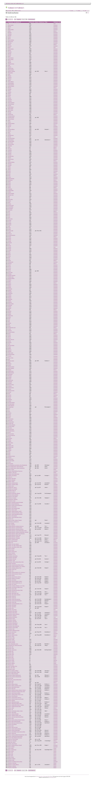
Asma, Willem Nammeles (13, 673)
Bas (9, 65)
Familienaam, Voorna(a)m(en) (14, 22)
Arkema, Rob (11, 664)
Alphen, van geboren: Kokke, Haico (15, 547)
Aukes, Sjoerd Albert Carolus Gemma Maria (17, 731)
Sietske (10, 386)
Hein (9, 174)
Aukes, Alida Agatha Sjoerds (14, 687)
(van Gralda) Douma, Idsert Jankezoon (16, 466)
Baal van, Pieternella (12, 740)
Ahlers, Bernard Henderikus (14, 503)
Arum (55, 23)
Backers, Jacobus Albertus (14, 764)
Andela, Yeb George (12, 605)
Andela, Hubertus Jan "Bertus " (14, 578)
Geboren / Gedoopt (39, 22)
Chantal (10, 99)
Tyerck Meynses (12, 435)
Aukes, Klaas (11, 718)
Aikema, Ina (11, 518)
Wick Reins (11, 442)
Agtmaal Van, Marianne (13, 499)
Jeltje (10, 232)
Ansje (10, 44)
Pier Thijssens (11, 339)
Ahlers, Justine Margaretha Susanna (15, 514)
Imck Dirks (11, 199)
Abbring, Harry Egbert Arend (14, 474)
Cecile (10, 98)
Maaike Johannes (12, 275)
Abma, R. (10, 477)
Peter (10, 335)
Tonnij (10, 415)
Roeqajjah (10, 374)
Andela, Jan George (12, 579)
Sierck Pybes (11, 384)
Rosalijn (10, 375)
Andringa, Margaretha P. (13, 623)
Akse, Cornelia (11, 523)
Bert (9, 74)
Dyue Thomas (11, 118)
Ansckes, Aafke (12, 637)
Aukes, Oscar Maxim (13, 724)
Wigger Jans (11, 447)
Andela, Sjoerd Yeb (12, 597)
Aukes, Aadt (11, 682)
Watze (10, 439)
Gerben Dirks (11, 156)
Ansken (10, 45)
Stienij (10, 401)
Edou (10, 121)
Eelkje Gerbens (11, 123)
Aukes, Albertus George (13, 684)
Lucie (10, 270)
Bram (10, 90)
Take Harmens (11, 405)
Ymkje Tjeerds (11, 460)
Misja (10, 317)
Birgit (10, 80)
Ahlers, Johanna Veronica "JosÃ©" (15, 511)
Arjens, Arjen (11, 657)
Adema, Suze (11, 485)
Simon (10, 389)
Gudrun (10, 163)
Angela (10, 35)
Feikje (10, 136)
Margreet (10, 288)
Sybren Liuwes (11, 404)
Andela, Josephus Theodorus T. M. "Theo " (17, 585)
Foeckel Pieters (12, 138)
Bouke (10, 87)
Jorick (10, 245)
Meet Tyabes (11, 303)
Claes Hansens (11, 102)
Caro (9, 96)
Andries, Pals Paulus (13, 609)
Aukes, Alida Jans (12, 688)
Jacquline (10, 209)
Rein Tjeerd (11, 352)
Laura (10, 266)
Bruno (10, 95)
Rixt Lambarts (11, 368)
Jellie (10, 227)
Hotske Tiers (11, 194)
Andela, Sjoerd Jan (12, 596)
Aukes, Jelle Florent (12, 712)
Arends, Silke (11, 652)
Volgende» (19, 19)
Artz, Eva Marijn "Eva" (13, 666)
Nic (9, 320)
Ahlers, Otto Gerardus (13, 515)
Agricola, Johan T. (12, 491)
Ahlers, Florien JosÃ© (13, 509)
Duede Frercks (11, 117)
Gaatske (10, 145)
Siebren (10, 383)
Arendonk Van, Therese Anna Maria (15, 645)
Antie (10, 47)
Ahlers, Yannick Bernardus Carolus (15, 517)
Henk (10, 181)
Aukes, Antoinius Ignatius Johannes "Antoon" (17, 690)
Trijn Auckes (11, 418)
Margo (10, 287)
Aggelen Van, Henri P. (13, 487)
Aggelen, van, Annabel (13, 488)
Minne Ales (11, 315)
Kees (10, 254)
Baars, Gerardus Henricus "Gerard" (15, 745)
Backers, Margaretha (13, 767)
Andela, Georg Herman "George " (15, 576)
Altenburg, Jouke (12, 560)
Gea (9, 147)
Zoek (14, 10)
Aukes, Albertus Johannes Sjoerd (15, 685)
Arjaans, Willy (11, 654)
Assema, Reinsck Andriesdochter (15, 676)
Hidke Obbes (11, 190)
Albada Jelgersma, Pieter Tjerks (15, 535)
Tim (9, 411)
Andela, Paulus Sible (12, 588)
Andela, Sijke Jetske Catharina (14, 594)
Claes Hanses (11, 104)
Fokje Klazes (11, 139)
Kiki (9, 257)
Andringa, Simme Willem (13, 627)
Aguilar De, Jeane (12, 500)
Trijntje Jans (11, 423)
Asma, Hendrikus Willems (13, 670)
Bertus (10, 75)
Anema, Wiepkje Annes (13, 634)
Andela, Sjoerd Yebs (12, 602)
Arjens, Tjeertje (11, 661)
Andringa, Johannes (12, 620)
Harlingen (55, 643)
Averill (10, 62)
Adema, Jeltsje (11, 481)
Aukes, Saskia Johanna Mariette (15, 728)
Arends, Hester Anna (12, 649)
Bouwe (10, 89)
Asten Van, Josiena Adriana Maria (15, 679)
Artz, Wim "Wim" (12, 667)
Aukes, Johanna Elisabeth (13, 713)
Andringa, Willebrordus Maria (14, 630)
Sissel (10, 392)
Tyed (10, 432)
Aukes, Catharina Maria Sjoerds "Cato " (16, 694)
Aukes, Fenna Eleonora (13, 696)
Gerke (10, 157)
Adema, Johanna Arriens (13, 482)
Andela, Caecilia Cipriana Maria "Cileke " (16, 564)
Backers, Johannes (12, 766)
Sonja (10, 398)
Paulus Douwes (12, 332)
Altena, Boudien (12, 548)
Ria (9, 359)
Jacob (10, 203)
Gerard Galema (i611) (52, 777)
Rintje (10, 365)
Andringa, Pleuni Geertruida (14, 626)
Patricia (10, 330)
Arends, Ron (11, 651)
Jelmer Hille (11, 230)
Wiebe (10, 444)
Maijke (10, 279)
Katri (9, 253)
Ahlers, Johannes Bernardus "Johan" (15, 512)
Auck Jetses (11, 59)
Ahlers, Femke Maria (12, 506)
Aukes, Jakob (11, 707)
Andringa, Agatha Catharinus (14, 614)
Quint (10, 346)
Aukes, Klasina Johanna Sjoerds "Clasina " (17, 719)
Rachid (10, 349)
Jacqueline (11, 208)
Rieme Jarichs (11, 360)
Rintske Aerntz (11, 366)
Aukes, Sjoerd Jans (12, 733)
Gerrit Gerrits (11, 159)
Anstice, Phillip (11, 639)
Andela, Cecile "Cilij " (13, 569)
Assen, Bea (11, 678)
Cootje (10, 105)
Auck (10, 56)
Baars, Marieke (11, 746)
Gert (9, 160)
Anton (10, 50)
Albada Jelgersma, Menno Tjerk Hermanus (17, 533)
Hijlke (10, 191)
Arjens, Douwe (11, 660)
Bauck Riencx (11, 69)
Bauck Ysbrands (12, 71)
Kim (9, 259)
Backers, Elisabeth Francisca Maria (15, 761)
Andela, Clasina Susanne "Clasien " (15, 573)
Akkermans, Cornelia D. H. (14, 521)
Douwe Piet (11, 114)
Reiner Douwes (11, 354)
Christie (10, 101)
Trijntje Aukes (11, 421)
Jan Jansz (11, 218)
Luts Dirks (11, 272)
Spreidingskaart (31, 19)
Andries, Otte (11, 608)
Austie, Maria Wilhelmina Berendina (15, 737)
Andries (10, 32)
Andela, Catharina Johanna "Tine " (15, 567)
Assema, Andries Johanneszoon (15, 675)
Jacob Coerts (11, 205)
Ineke (10, 200)
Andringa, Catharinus (12, 615)
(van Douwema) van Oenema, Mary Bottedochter (18, 465)
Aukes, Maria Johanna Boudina (14, 721)
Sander (10, 377)
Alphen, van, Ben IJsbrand (14, 544)
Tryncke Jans (11, 429)
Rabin (10, 348)
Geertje (10, 148)
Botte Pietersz (11, 86)
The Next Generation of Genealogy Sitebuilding (44, 776)
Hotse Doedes (11, 193)
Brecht (10, 92)
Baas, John (11, 754)
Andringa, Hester (12, 618)
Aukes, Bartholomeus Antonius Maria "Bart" (17, 691)
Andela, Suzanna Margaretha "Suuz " (16, 603)
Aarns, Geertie (11, 469)
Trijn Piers (11, 420)
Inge (9, 202)
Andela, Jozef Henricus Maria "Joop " (16, 587)
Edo (9, 120)
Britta (10, 93)
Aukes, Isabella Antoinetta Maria (15, 706)
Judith (10, 250)
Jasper (10, 224)
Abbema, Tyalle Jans (13, 472)
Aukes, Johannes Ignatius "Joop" (15, 715)
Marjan (10, 294)
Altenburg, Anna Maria (13, 557)
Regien (10, 351)
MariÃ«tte (10, 293)
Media (79, 10)
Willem (10, 448)
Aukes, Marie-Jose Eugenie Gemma (15, 722)
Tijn (9, 408)
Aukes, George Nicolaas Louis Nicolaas (16, 699)
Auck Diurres (11, 57)
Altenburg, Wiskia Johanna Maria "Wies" (16, 561)
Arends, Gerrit (11, 648)
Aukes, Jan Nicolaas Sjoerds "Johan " (16, 710)
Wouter (10, 457)
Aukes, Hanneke (12, 700)
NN (9, 324)
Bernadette (11, 72)
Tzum (55, 617)
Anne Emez (11, 41)
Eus (9, 132)
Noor (9, 326)
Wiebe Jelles (11, 445)
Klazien (10, 263)
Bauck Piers (11, 68)
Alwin (10, 31)
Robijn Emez (11, 371)
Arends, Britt (11, 646)
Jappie (10, 223)
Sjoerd (10, 395)
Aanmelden (19, 10)
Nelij (9, 318)
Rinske (10, 363)
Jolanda (10, 242)
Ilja (9, 197)
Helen (10, 177)
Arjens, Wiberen (12, 663)
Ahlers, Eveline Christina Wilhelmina (15, 505)
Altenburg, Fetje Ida (12, 558)
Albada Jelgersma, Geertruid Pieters (15, 527)
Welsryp (55, 31)
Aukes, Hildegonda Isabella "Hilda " (15, 703)
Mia (9, 309)
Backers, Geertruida (12, 763)
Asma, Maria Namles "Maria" (14, 672)
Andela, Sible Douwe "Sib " (14, 593)
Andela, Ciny (11, 570)
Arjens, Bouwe (11, 658)
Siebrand (10, 381)
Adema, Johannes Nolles (13, 484)
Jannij (10, 221)
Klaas (10, 260)
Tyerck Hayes (11, 433)
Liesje (10, 267)
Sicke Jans (11, 380)
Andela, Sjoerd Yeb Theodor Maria (15, 600)
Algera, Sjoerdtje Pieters (13, 539)
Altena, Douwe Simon (13, 551)
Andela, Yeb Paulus (12, 606)
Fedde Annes (11, 135)
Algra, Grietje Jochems (13, 541)
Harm (10, 171)
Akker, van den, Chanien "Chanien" (15, 520)
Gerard (10, 153)
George (10, 151)
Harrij (10, 172)
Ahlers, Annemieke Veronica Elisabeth (16, 502)
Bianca (10, 78)
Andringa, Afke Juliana (13, 611)
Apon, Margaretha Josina (13, 643)
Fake (10, 133)
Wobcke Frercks (12, 456)
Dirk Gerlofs (11, 108)
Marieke (10, 291)
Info (85, 10)
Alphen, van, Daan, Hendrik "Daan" (15, 545)
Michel (10, 311)
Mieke (10, 312)
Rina (9, 362)
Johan (10, 236)
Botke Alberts (11, 83)
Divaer (10, 111)
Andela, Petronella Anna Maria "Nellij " (16, 590)
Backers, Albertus (12, 758)
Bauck (10, 66)
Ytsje (10, 462)
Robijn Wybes (11, 372)
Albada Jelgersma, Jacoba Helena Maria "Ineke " (18, 530)
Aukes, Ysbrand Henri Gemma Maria (15, 736)
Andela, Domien (12, 575)
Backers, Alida (11, 760)
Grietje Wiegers (11, 162)
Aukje (10, 60)
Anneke (10, 42)
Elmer (10, 126)
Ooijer (10, 329)
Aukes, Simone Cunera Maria (14, 730)
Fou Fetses (11, 142)
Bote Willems (11, 81)
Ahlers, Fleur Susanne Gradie (14, 508)
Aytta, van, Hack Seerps (13, 739)
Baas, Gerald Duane (12, 749)
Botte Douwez (11, 84)
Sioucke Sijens (11, 390)
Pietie (10, 340)
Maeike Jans (11, 276)
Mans (10, 281)
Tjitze (10, 414)
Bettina (10, 77)
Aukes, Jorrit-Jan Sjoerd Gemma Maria (16, 716)
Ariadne (10, 51)
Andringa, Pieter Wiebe (13, 624)
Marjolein (10, 299)
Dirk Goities (11, 110)
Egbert (10, 124)
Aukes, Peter (11, 725)
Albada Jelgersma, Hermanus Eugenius (16, 529)
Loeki (10, 269)
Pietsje (10, 342)
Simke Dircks (11, 387)
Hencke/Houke (11, 178)
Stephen (10, 399)
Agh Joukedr (11, 25)
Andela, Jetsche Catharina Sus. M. (15, 582)
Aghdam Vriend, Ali (12, 490)
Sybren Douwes (12, 402)
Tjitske (10, 412)
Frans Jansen (11, 144)
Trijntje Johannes (12, 424)
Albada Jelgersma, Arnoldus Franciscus (16, 526)
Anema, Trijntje (11, 633)
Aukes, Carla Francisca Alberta (14, 693)
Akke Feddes (11, 29)
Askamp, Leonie (12, 669)
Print (88, 12)
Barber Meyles (11, 63)
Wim (9, 451)
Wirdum (55, 469)
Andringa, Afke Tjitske (13, 612)
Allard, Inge (11, 542)
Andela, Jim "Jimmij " (13, 584)
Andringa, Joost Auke (13, 621)
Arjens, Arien (11, 655)
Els (9, 127)
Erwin (10, 130)
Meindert (10, 305)
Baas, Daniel (11, 748)
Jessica (10, 233)
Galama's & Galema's (16, 7)
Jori (9, 244)
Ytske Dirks (11, 463)
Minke (10, 314)
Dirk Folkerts (11, 107)
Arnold (10, 53)
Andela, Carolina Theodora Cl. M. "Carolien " (17, 566)
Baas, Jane (11, 752)
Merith (10, 308)
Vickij (10, 436)
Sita (9, 393)
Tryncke (10, 427)
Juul (9, 251)
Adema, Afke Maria (12, 478)
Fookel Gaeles (11, 141)
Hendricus (10, 180)
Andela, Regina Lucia (13, 591)
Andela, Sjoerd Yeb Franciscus (14, 599)
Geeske (10, 150)
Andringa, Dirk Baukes (13, 617)
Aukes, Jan (11, 709)
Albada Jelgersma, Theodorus (14, 536)
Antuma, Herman (12, 640)
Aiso (9, 28)
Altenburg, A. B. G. (12, 554)
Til (9, 409)
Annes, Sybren (11, 636)
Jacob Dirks (11, 206)
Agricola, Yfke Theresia (13, 496)
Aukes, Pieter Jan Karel (13, 727)
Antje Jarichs (11, 48)
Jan (9, 211)
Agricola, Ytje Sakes (12, 497)
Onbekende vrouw (12, 327)
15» (15, 19)
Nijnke (10, 323)
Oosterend (55, 25)
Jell (9, 226)
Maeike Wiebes (11, 278)
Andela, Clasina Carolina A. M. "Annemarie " (17, 572)
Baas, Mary (11, 755)
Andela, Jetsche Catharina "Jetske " (15, 581)
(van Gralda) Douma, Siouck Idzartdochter (16, 468)
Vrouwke (10, 438)
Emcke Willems (12, 129)
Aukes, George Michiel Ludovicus (15, 697)
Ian (9, 196)
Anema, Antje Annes (12, 631)
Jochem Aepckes (12, 235)
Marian (10, 290)
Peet (9, 333)
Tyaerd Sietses (11, 430)
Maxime (10, 302)
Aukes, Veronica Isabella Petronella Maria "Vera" (18, 734)
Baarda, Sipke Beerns (13, 743)
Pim (9, 343)
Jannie (10, 220)
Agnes (10, 26)
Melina (10, 306)
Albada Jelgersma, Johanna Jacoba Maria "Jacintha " (19, 532)
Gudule (10, 165)
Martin (10, 300)
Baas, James (11, 751)
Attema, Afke (11, 681)
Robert (10, 369)
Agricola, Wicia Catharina (13, 494)
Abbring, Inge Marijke (13, 475)
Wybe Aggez (11, 459)
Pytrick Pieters (11, 345)
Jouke (10, 247)
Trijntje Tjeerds (11, 426)
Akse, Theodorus (12, 524)
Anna (10, 37)
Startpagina (9, 10)
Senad (10, 378)
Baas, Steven (11, 757)
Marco (10, 282)
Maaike (10, 273)
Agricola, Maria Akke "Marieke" (14, 493)
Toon (10, 417)
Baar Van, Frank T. (12, 742)
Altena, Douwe (11, 550)
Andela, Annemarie (12, 563)
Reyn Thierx (11, 357)
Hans (10, 166)
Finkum (55, 541)
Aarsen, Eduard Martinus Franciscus (15, 471)
